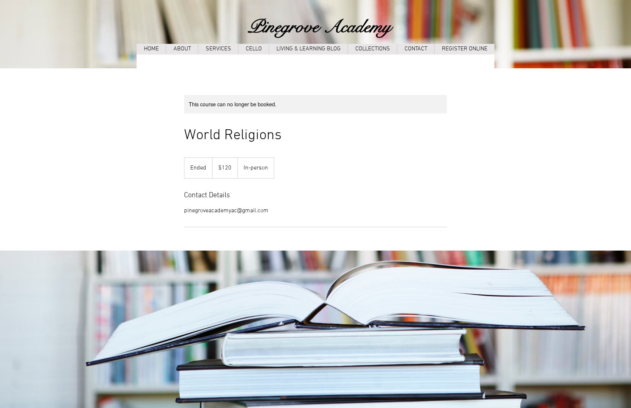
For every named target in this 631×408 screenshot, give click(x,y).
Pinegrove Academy (319, 26)
